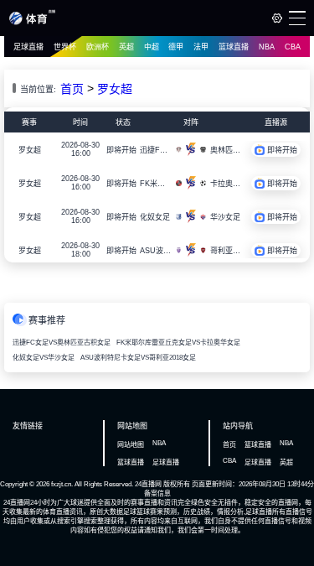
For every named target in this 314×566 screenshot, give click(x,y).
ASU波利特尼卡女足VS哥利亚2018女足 (138, 357)
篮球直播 (234, 47)
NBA (267, 47)
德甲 (175, 47)
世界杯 (65, 47)
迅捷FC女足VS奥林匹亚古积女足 (62, 342)
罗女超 (114, 89)
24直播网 (148, 484)
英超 (126, 47)
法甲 (200, 47)
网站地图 (130, 445)
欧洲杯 (97, 47)
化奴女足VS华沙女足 (44, 357)
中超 (151, 47)
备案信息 (157, 493)
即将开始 (121, 150)
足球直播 (28, 47)
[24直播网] (32, 22)
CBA (293, 47)
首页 (72, 89)
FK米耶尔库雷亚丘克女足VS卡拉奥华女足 (178, 342)
